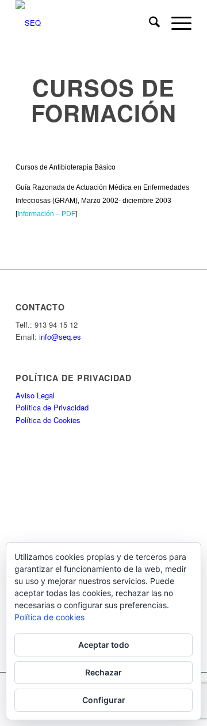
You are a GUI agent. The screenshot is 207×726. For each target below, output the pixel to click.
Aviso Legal (35, 395)
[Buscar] (148, 23)
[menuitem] (148, 23)
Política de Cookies (48, 419)
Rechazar (103, 672)
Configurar (103, 700)
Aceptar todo (103, 645)
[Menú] (175, 23)
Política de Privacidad (52, 407)
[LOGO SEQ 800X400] (86, 23)
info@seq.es (60, 336)
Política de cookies (49, 617)
